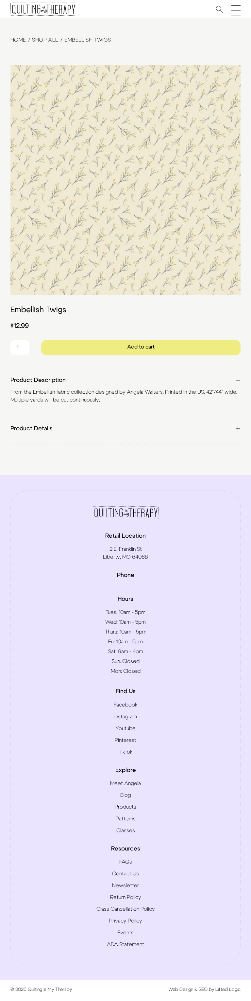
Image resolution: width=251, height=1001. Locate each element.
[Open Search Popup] (220, 9)
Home (18, 40)
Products (125, 807)
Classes (125, 830)
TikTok (125, 752)
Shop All (45, 40)
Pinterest (125, 740)
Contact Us (125, 873)
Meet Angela (125, 783)
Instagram (125, 716)
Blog (125, 795)
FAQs (125, 862)
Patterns (126, 818)
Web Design (180, 989)
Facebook (125, 704)
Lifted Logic (228, 989)
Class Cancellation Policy (125, 909)
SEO (203, 989)
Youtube (125, 728)
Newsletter (125, 885)
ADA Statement (125, 944)
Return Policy (125, 897)
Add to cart (141, 346)
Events (125, 932)
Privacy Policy (125, 920)
